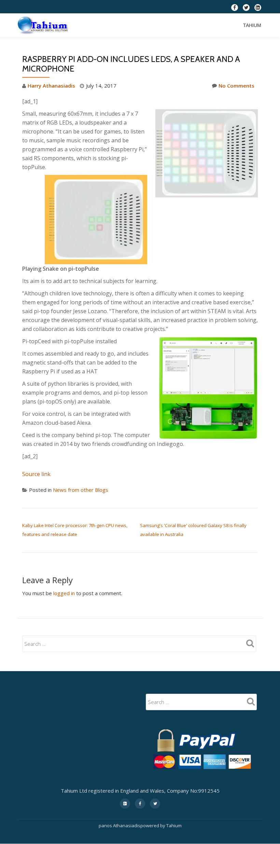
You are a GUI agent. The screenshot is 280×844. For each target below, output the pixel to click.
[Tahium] (44, 25)
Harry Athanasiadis (51, 85)
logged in (64, 593)
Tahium (252, 25)
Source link (36, 474)
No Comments (236, 85)
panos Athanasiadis (119, 825)
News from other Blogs (80, 489)
